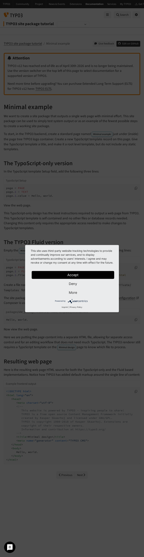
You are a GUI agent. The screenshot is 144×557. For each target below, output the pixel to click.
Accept (73, 275)
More (73, 292)
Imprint (65, 307)
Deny (73, 284)
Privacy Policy (76, 307)
